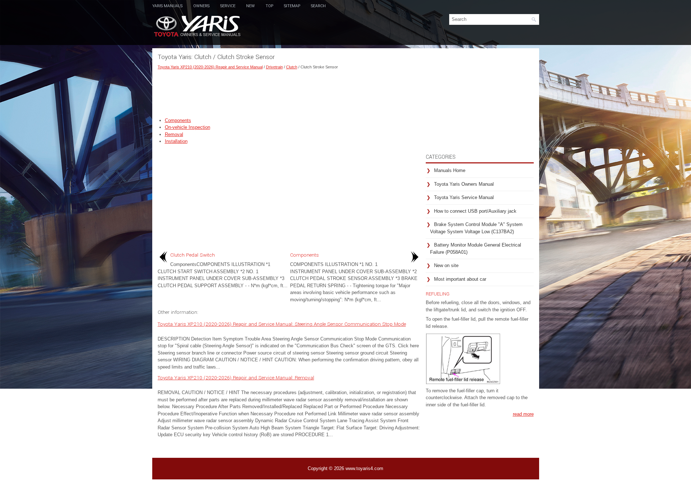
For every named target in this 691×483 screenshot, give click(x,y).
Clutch (291, 67)
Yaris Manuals (167, 6)
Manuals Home (449, 170)
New (250, 6)
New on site (446, 265)
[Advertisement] (289, 91)
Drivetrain (274, 67)
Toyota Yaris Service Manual (464, 197)
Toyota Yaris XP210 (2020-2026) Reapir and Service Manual (210, 67)
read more (523, 414)
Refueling (438, 294)
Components (178, 120)
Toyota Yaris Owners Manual (464, 184)
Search (318, 6)
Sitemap (292, 6)
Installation (176, 141)
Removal (174, 134)
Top (269, 6)
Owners (201, 6)
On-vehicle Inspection (187, 127)
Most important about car (460, 279)
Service (227, 6)
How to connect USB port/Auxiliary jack (475, 211)
